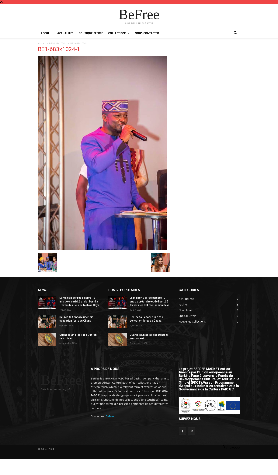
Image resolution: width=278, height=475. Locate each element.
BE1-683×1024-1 (58, 43)
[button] (235, 33)
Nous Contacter (147, 33)
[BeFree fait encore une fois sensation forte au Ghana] (47, 321)
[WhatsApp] (191, 431)
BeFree (110, 416)
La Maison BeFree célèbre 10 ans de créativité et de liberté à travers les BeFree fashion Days (79, 301)
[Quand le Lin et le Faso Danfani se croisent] (47, 339)
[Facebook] (182, 431)
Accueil (46, 33)
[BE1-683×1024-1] (102, 249)
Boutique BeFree (91, 33)
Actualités (65, 33)
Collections (117, 33)
